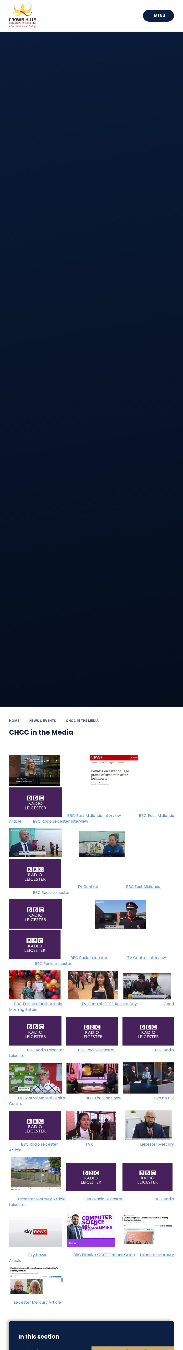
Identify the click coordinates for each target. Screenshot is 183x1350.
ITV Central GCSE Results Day (109, 1004)
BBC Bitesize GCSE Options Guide (104, 1255)
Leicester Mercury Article (42, 1199)
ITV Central (87, 887)
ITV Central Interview (146, 958)
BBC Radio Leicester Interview (60, 821)
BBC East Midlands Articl (37, 1004)
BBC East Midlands (143, 887)
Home (14, 720)
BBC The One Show (103, 1098)
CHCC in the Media (82, 720)
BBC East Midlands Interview (94, 815)
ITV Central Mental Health (41, 1098)
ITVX (89, 1144)
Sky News (37, 1255)
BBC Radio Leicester (52, 892)
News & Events (42, 720)
